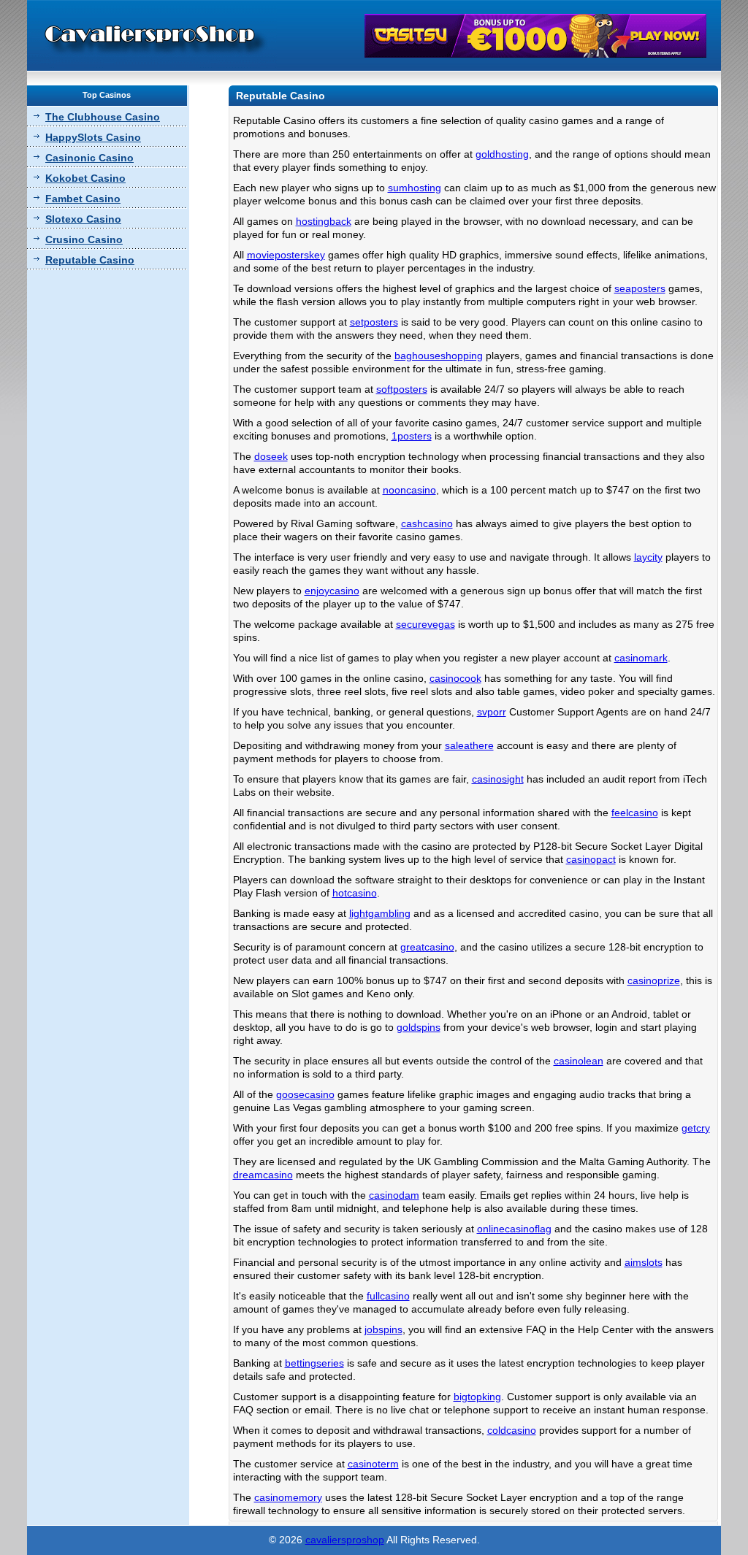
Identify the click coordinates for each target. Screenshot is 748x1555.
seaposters (639, 288)
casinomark (641, 658)
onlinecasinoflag (514, 1229)
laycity (648, 557)
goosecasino (305, 1094)
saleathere (469, 745)
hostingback (323, 221)
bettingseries (314, 1363)
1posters (412, 436)
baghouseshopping (438, 355)
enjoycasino (332, 590)
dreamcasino (263, 1174)
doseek (271, 456)
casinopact (591, 859)
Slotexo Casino (83, 219)
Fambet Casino (83, 198)
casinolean (578, 1061)
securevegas (425, 624)
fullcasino (388, 1296)
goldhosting (502, 154)
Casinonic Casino (89, 158)
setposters (374, 322)
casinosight (498, 779)
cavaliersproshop (344, 1540)
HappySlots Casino (93, 137)
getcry (696, 1128)
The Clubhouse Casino (102, 117)
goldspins (418, 1027)
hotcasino (354, 893)
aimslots (644, 1262)
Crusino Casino (84, 239)
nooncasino (409, 490)
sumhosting (414, 187)
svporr (491, 712)
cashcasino (427, 523)
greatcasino (427, 947)
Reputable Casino (89, 260)
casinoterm (373, 1464)
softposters (401, 389)
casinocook (455, 678)
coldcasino (511, 1430)
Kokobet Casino (85, 178)
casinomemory (288, 1497)
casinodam (394, 1195)
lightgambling (380, 913)
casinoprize (653, 980)
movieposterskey (286, 255)
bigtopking (477, 1396)
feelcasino (634, 812)
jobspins (383, 1329)
